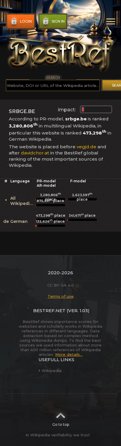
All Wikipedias (22, 201)
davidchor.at (35, 153)
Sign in (58, 21)
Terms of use (61, 296)
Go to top (60, 424)
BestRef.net (49, 310)
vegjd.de (86, 146)
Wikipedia (51, 370)
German (19, 221)
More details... (69, 354)
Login (26, 21)
